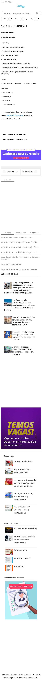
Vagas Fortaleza (25, 675)
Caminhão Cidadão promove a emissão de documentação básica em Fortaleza (23, 351)
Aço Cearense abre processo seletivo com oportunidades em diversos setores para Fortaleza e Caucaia (19, 305)
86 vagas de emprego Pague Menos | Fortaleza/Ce (24, 496)
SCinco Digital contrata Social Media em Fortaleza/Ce (24, 539)
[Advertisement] (21, 207)
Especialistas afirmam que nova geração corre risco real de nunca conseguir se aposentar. (23, 336)
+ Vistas (7, 233)
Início (4, 19)
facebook (7, 180)
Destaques (21, 233)
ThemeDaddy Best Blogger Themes (25, 678)
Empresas (34, 233)
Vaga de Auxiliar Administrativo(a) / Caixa (20, 247)
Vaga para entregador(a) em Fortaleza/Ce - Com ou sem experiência (25, 483)
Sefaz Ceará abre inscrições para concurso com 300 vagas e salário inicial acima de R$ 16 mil (23, 321)
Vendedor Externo (22, 558)
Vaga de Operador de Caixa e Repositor (18, 252)
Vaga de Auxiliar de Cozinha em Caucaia (19, 269)
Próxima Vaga (27, 171)
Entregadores (20, 550)
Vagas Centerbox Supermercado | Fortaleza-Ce (22, 509)
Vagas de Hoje (29, 19)
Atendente (19, 566)
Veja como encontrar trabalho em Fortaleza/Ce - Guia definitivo (21, 441)
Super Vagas (15, 19)
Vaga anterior (12, 171)
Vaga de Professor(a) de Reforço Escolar (19, 242)
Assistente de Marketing (25, 528)
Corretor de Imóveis (23, 461)
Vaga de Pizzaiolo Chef (11, 264)
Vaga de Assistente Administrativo (16, 237)
